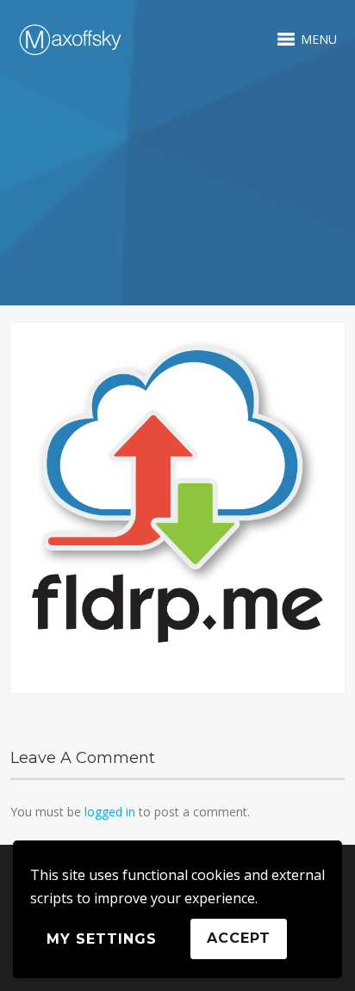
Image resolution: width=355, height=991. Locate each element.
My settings (102, 939)
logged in (109, 811)
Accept (239, 938)
